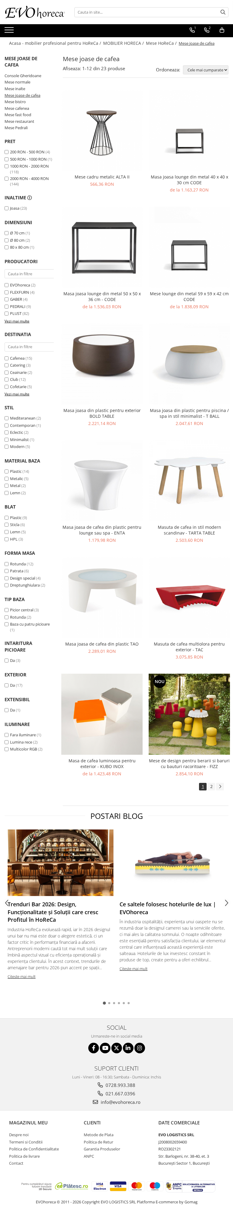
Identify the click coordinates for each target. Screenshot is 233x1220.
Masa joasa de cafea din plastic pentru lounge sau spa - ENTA (101, 530)
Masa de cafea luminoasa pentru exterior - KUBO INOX (102, 763)
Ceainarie (18, 372)
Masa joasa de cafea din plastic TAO (102, 644)
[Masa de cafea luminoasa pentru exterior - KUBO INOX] (102, 714)
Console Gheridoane (23, 75)
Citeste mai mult (21, 976)
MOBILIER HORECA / (124, 43)
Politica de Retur (98, 1142)
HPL (14, 539)
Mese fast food (18, 114)
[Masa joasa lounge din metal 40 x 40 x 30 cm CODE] (189, 130)
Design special (22, 578)
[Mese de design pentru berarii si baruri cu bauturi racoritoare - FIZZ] (189, 714)
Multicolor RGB (23, 749)
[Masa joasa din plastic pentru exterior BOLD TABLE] (102, 363)
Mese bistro (15, 101)
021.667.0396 (119, 1094)
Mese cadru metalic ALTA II (102, 177)
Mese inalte (15, 88)
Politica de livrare (24, 1156)
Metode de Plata (98, 1134)
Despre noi (19, 1134)
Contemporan (22, 425)
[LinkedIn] (128, 1048)
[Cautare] (223, 12)
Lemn (15, 493)
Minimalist (19, 439)
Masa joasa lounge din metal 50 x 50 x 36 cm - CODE (102, 296)
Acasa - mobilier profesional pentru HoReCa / (55, 43)
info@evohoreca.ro (120, 1102)
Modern (17, 446)
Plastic (16, 471)
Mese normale (17, 82)
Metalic (16, 478)
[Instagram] (139, 1048)
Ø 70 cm (17, 233)
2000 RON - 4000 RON (29, 178)
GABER (16, 299)
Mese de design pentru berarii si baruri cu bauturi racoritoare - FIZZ (189, 763)
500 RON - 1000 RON (28, 159)
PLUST (16, 313)
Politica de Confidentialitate (34, 1149)
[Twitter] (116, 1048)
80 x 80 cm (19, 247)
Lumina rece (21, 742)
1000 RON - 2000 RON (29, 166)
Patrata (16, 571)
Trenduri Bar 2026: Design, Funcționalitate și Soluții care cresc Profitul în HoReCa (53, 912)
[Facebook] (93, 1048)
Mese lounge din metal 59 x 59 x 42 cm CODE (189, 296)
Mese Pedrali (16, 127)
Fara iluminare (23, 735)
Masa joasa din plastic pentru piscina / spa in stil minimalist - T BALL (189, 413)
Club (14, 379)
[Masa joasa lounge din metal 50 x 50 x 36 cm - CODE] (102, 247)
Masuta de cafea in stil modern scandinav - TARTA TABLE (189, 530)
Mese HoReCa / (162, 43)
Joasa (14, 208)
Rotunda (18, 564)
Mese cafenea (17, 108)
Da (12, 660)
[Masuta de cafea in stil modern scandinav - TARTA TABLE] (189, 480)
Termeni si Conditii (25, 1142)
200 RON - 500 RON (27, 152)
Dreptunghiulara (25, 585)
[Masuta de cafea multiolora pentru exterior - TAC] (189, 597)
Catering (17, 365)
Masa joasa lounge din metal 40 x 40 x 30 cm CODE (189, 179)
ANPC (89, 1156)
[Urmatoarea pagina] (220, 786)
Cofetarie (18, 386)
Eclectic (16, 432)
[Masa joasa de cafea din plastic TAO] (102, 597)
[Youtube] (105, 1048)
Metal (15, 485)
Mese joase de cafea (22, 95)
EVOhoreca (20, 285)
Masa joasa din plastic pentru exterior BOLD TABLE (102, 413)
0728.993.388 (119, 1085)
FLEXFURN (19, 292)
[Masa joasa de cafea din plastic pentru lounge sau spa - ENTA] (102, 480)
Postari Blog (116, 816)
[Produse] (10, 31)
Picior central (21, 610)
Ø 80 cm (17, 240)
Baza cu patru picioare (30, 624)
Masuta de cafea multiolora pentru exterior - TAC (189, 647)
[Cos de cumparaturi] (221, 30)
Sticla (14, 524)
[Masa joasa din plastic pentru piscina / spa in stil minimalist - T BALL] (189, 363)
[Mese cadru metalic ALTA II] (102, 130)
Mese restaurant (19, 121)
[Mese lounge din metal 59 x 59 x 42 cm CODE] (189, 247)
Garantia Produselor (102, 1149)
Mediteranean (22, 418)
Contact (16, 1163)
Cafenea (17, 358)
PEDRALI (17, 306)
